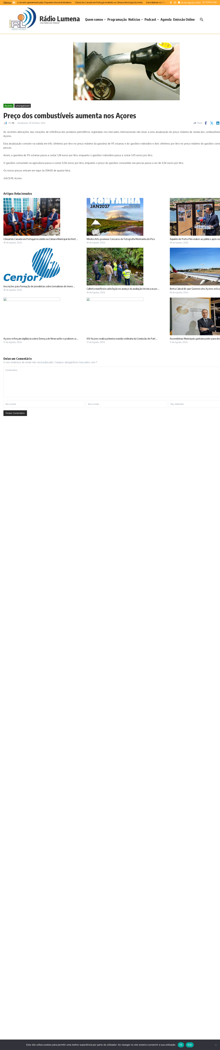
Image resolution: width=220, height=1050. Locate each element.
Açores (8, 105)
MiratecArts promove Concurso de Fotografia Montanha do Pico (121, 238)
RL (13, 123)
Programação (117, 19)
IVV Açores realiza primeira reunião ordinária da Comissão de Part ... (122, 338)
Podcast (150, 19)
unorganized (23, 105)
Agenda (166, 19)
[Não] (215, 1045)
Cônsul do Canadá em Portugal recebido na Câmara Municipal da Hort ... (40, 238)
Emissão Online (184, 19)
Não (190, 1044)
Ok (181, 1044)
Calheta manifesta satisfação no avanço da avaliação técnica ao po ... (123, 288)
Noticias (134, 19)
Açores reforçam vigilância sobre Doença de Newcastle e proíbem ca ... (40, 338)
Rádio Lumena (60, 18)
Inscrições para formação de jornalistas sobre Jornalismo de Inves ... (39, 286)
